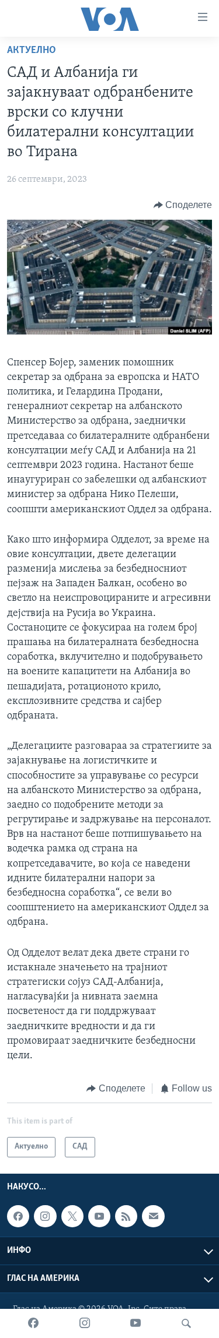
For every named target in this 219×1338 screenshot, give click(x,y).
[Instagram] (85, 1323)
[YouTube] (135, 1323)
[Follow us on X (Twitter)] (72, 1216)
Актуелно (31, 50)
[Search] (186, 1323)
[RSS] (126, 1216)
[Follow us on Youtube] (99, 1216)
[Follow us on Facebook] (18, 1216)
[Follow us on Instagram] (45, 1216)
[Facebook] (33, 1323)
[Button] (183, 205)
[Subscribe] (153, 1216)
